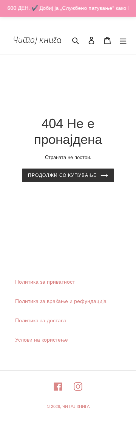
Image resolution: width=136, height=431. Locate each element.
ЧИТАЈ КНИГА (76, 406)
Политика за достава (40, 320)
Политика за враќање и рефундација (61, 301)
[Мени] (123, 40)
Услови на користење (41, 340)
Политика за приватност (45, 282)
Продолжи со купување (62, 175)
